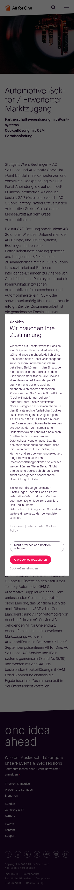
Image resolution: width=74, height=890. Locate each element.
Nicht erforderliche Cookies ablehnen (32, 547)
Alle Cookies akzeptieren (30, 559)
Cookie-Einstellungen (24, 568)
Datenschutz (35, 526)
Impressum (17, 526)
